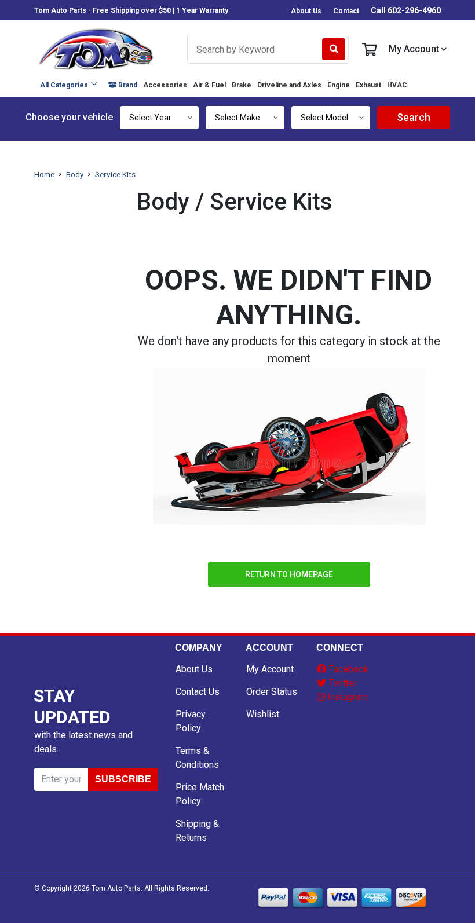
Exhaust (368, 85)
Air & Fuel (209, 85)
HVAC (397, 85)
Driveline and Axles (289, 85)
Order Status (271, 691)
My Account (414, 49)
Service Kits (115, 174)
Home (44, 174)
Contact (346, 11)
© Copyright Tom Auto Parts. (88, 888)
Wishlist (262, 714)
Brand (126, 85)
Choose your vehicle (69, 117)
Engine (338, 85)
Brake (241, 85)
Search (413, 117)
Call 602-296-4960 (406, 10)
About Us (306, 11)
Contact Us (198, 691)
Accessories (165, 85)
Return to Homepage (289, 574)
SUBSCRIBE (123, 779)
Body (74, 174)
